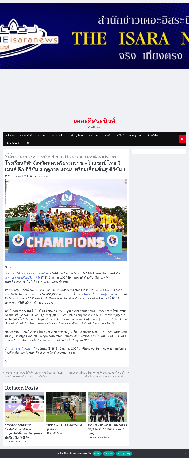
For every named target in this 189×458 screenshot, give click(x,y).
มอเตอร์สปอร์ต (58, 135)
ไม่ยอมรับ (109, 453)
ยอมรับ (97, 453)
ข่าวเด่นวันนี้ (26, 135)
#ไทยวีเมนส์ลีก (31, 278)
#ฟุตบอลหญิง (13, 278)
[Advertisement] (94, 93)
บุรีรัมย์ (120, 135)
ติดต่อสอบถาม (13, 142)
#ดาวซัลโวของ (20, 349)
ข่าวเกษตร (94, 135)
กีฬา (28, 142)
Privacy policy (124, 453)
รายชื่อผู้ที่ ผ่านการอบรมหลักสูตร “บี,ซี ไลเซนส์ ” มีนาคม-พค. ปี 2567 (107, 429)
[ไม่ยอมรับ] (185, 453)
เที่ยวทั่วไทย (153, 135)
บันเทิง (108, 135)
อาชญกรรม (135, 135)
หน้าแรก (10, 135)
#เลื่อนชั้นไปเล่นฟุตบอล (98, 294)
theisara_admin (41, 176)
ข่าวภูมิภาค (77, 135)
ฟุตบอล (41, 135)
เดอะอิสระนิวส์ (94, 121)
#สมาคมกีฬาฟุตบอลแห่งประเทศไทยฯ (28, 273)
